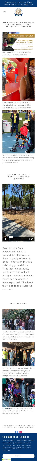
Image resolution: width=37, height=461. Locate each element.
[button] (2, 12)
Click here (6, 408)
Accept (18, 456)
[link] (18, 12)
